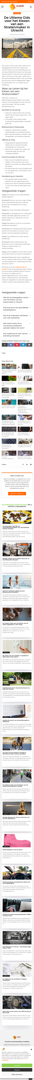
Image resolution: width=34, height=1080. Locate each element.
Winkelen (17, 13)
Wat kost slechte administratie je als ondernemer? (7, 446)
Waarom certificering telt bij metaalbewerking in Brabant (9, 371)
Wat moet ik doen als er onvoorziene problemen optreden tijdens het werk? (17, 326)
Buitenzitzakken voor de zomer (13, 849)
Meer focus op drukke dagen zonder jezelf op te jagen (8, 383)
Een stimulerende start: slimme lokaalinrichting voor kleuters (8, 434)
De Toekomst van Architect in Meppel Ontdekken (15, 979)
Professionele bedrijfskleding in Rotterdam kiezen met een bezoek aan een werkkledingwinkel (25, 409)
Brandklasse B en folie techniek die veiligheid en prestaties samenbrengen (8, 422)
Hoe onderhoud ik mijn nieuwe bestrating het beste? (17, 335)
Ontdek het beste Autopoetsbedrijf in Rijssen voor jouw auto (17, 915)
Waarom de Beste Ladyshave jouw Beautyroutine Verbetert (14, 591)
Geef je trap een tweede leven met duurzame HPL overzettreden (8, 395)
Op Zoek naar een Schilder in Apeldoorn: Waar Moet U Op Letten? (16, 656)
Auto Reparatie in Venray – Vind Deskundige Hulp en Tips (17, 947)
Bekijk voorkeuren (17, 1074)
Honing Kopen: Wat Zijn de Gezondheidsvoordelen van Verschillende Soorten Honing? (16, 527)
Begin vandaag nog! (17, 475)
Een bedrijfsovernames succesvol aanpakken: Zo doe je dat (24, 422)
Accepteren (17, 1065)
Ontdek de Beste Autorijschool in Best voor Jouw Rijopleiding (16, 882)
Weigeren (17, 1070)
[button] (31, 1049)
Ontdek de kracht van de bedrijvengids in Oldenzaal (16, 720)
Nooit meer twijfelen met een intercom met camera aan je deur (24, 395)
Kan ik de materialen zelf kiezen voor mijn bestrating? (17, 317)
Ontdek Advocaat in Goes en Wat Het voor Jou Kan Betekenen (16, 818)
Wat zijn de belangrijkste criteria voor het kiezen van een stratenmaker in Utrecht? (17, 300)
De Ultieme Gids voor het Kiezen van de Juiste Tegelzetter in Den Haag (15, 623)
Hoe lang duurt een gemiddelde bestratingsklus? (17, 309)
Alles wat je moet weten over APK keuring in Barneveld (17, 1012)
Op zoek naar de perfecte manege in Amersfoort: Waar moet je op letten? (14, 753)
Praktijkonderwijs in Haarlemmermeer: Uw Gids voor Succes (16, 688)
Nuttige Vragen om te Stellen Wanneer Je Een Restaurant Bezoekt (16, 559)
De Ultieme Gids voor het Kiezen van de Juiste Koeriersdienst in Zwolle (15, 785)
